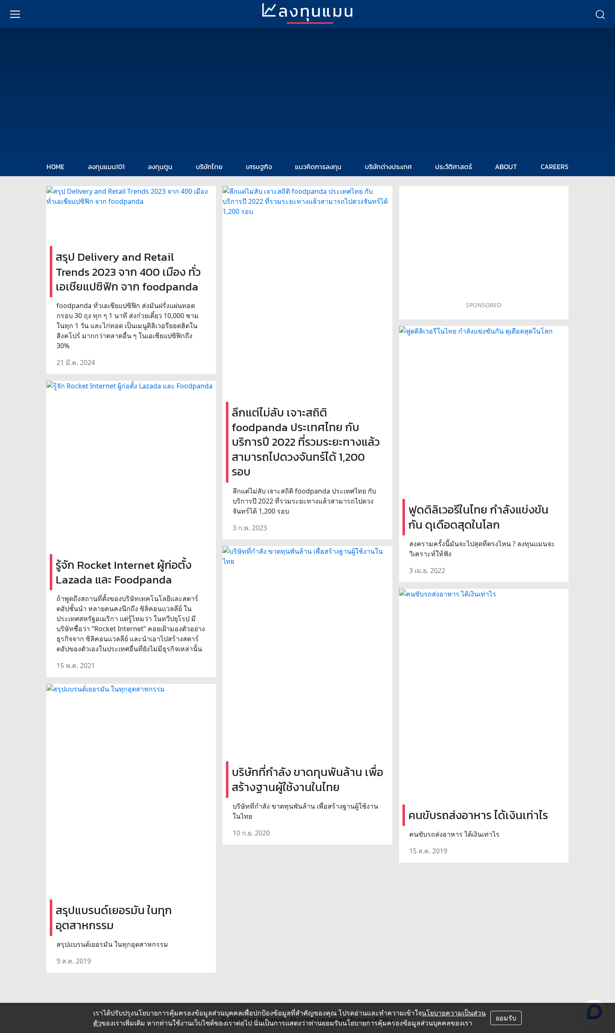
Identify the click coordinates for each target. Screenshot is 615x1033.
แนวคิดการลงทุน (318, 167)
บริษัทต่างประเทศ (388, 167)
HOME (55, 167)
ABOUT (506, 167)
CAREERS (555, 167)
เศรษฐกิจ (259, 167)
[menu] (15, 14)
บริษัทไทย (209, 167)
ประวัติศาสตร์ (453, 167)
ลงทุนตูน (160, 167)
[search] (600, 14)
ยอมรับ (506, 1018)
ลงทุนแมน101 (106, 167)
